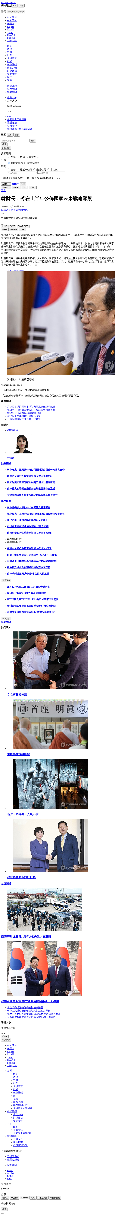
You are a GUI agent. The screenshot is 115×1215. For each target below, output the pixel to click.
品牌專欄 (12, 1111)
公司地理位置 (20, 1145)
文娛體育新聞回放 (22, 1108)
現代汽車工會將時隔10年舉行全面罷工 (27, 520)
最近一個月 (26, 169)
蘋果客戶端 (13, 1159)
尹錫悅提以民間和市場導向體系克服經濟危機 (31, 406)
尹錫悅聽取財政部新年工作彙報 (24, 419)
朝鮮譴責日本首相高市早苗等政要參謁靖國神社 (32, 561)
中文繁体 (12, 1045)
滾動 (9, 45)
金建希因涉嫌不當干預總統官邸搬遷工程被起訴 (32, 495)
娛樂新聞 (12, 92)
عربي (10, 1057)
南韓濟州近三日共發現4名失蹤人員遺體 (28, 573)
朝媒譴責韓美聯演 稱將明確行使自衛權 (28, 526)
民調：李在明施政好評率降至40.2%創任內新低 (32, 555)
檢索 (4, 144)
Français (11, 1062)
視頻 (9, 80)
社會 (9, 55)
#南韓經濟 (12, 430)
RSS (9, 116)
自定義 (54, 169)
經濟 (9, 52)
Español (11, 1060)
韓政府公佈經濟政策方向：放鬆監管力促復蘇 (31, 410)
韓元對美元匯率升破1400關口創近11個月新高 (31, 482)
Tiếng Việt (12, 1065)
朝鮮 (9, 61)
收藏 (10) (11, 97)
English (10, 1051)
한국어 (10, 1048)
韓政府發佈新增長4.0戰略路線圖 (24, 413)
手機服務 (12, 122)
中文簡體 (6, 1039)
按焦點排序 (33, 163)
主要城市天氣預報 (16, 119)
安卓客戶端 (13, 1156)
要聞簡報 (12, 74)
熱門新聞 (12, 89)
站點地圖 (12, 1165)
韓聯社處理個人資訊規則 (20, 129)
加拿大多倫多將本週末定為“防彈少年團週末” (31, 612)
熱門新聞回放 (20, 1105)
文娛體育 (12, 58)
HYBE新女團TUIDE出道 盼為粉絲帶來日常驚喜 (32, 599)
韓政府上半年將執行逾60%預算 (23, 416)
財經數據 (12, 71)
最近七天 (41, 169)
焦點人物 (12, 67)
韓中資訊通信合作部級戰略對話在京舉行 (28, 567)
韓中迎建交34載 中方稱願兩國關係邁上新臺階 (30, 1001)
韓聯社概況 (13, 1136)
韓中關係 (12, 64)
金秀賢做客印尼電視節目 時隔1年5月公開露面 (31, 605)
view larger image (15, 270)
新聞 (9, 1070)
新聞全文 (34, 156)
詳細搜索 (6, 148)
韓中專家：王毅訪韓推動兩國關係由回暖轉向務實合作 (36, 469)
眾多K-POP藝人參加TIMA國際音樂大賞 (28, 586)
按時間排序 (17, 163)
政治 (9, 49)
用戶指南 (18, 1142)
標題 (22, 156)
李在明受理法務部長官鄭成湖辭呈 (25, 1007)
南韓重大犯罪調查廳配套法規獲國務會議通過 (31, 488)
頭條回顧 (12, 85)
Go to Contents (8, 2)
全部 (13, 156)
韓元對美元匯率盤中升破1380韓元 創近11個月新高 (33, 1014)
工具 (9, 1124)
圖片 (9, 77)
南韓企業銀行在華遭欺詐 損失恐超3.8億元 (29, 476)
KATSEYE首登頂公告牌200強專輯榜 (26, 593)
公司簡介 (12, 125)
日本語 (10, 1054)
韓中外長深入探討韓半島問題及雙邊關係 (28, 507)
